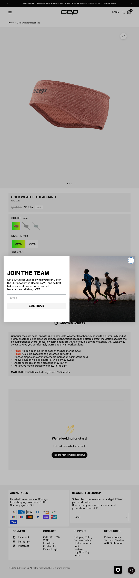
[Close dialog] (131, 260)
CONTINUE (36, 305)
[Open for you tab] (118, 570)
